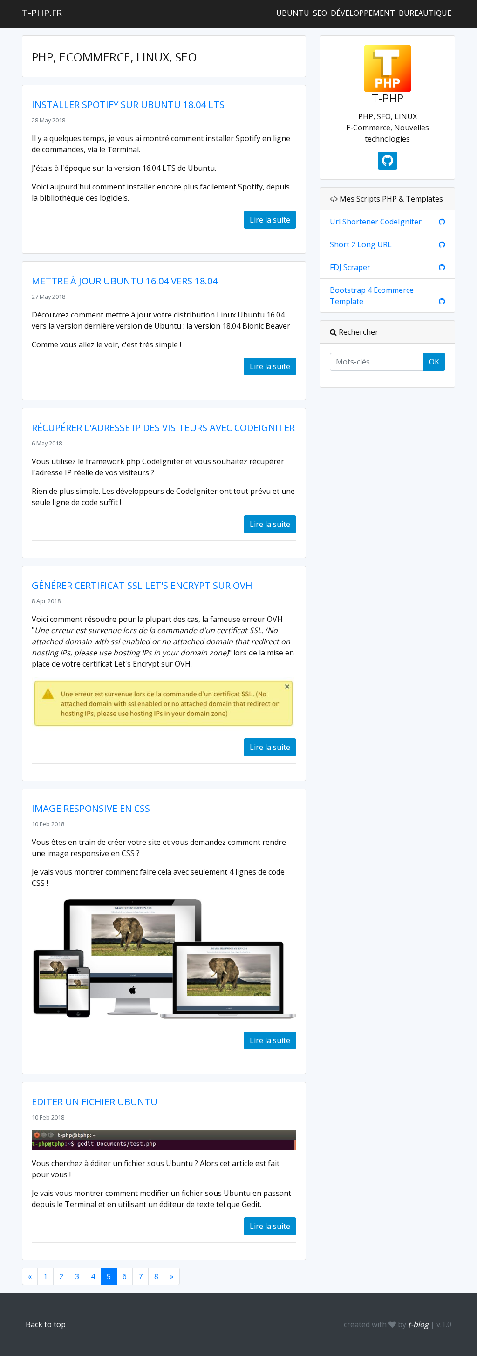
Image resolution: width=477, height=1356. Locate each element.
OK (434, 362)
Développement (363, 13)
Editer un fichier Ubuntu (94, 1101)
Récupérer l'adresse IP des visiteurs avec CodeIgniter (163, 427)
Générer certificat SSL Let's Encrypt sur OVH (142, 585)
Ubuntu (292, 13)
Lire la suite (270, 220)
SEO (320, 13)
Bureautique (425, 13)
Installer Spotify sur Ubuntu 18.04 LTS (128, 104)
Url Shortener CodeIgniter (376, 221)
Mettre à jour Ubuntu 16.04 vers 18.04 (125, 281)
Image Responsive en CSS (91, 808)
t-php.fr (42, 13)
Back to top (46, 1324)
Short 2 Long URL (361, 244)
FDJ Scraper (350, 267)
